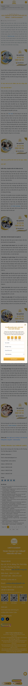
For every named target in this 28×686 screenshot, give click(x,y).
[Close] (25, 324)
